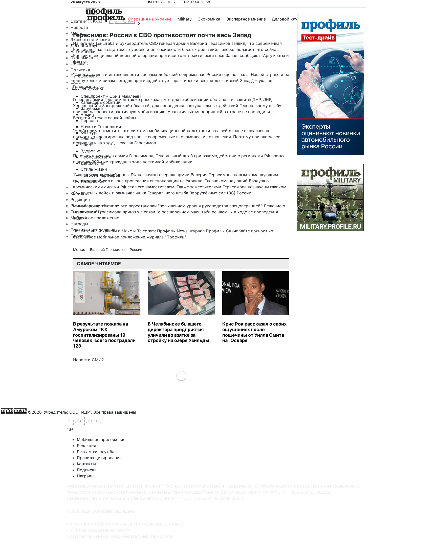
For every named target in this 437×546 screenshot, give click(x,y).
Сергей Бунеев (122, 22)
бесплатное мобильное (96, 236)
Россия (136, 249)
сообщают (250, 55)
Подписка (87, 469)
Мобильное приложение (101, 439)
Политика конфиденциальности (99, 530)
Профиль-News (172, 230)
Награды (85, 475)
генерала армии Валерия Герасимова (195, 174)
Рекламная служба (95, 451)
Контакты (86, 463)
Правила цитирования (99, 457)
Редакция (86, 445)
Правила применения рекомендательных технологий (120, 536)
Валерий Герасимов (108, 249)
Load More (181, 375)
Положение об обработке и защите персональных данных (125, 524)
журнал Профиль (207, 230)
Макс (127, 230)
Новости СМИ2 (88, 359)
